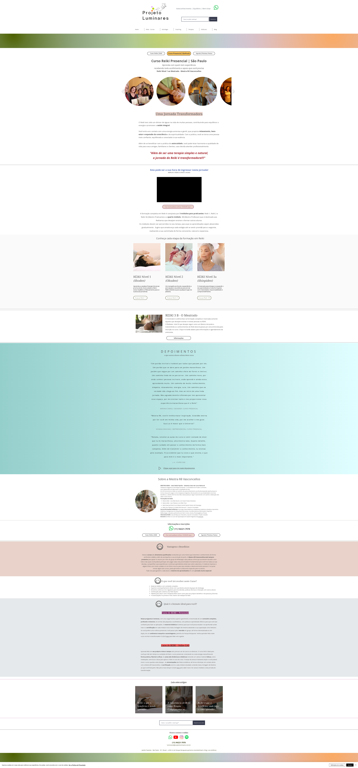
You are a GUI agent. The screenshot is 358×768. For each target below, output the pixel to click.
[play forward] (233, 91)
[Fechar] (356, 765)
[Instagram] (181, 737)
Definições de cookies (337, 765)
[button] (152, 29)
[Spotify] (186, 737)
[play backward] (123, 91)
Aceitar (350, 765)
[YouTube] (175, 737)
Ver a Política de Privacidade (77, 765)
